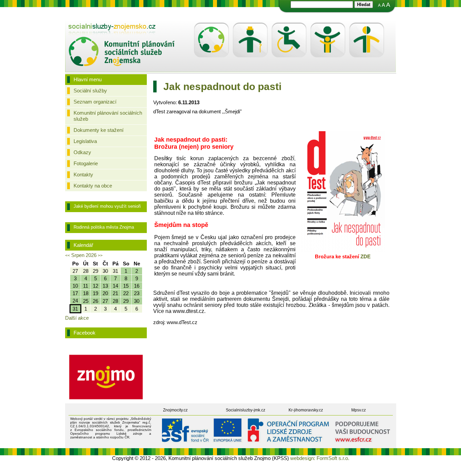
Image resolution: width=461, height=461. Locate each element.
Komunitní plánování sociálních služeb (108, 116)
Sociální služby (90, 90)
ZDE (365, 256)
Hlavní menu (88, 79)
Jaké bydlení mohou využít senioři (107, 206)
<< (67, 255)
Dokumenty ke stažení (99, 130)
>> (100, 255)
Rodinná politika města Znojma (104, 227)
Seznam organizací (95, 102)
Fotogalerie (86, 163)
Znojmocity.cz (175, 410)
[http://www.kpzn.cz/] (122, 30)
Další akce (77, 318)
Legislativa (85, 141)
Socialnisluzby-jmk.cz (245, 410)
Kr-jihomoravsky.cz (306, 410)
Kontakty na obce (93, 186)
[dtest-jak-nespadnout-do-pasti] (342, 251)
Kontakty (83, 174)
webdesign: (302, 458)
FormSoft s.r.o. (333, 458)
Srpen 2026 (84, 255)
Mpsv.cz (358, 410)
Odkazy (82, 152)
